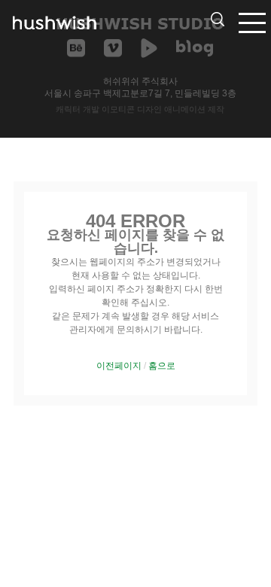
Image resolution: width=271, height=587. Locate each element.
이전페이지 (119, 365)
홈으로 (161, 365)
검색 (217, 19)
